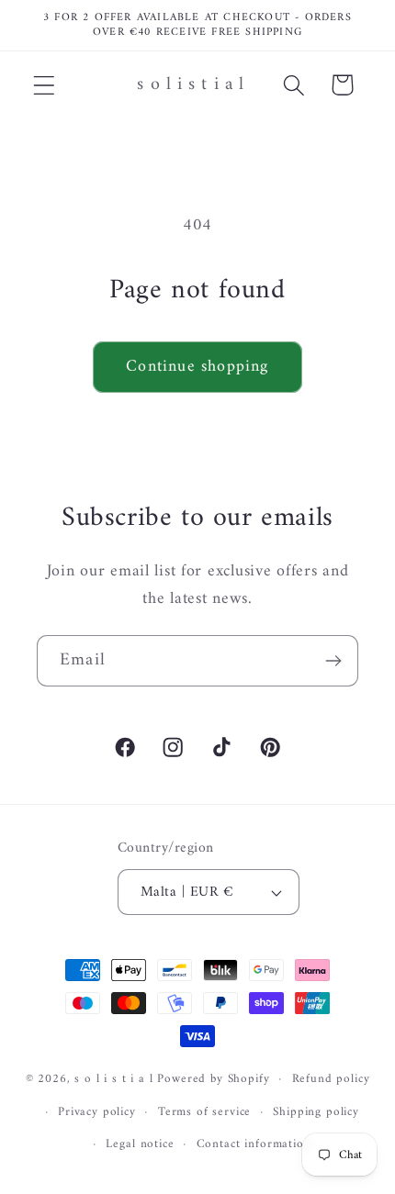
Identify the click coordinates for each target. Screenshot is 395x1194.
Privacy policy (97, 1111)
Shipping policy (316, 1111)
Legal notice (140, 1144)
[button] (44, 85)
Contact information (254, 1144)
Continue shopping (197, 366)
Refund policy (331, 1078)
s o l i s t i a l (113, 1078)
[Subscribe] (333, 660)
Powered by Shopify (213, 1078)
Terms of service (204, 1111)
